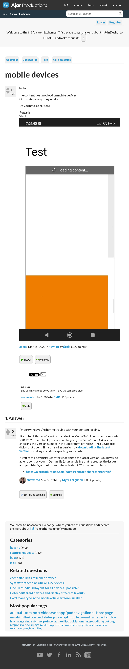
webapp (58, 612)
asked (23, 346)
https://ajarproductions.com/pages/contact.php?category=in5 (68, 472)
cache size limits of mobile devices (33, 578)
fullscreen (16, 628)
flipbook (69, 621)
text (39, 617)
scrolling (37, 628)
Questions (12, 59)
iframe (93, 617)
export (35, 612)
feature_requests (22, 552)
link (12, 621)
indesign (32, 621)
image (89, 621)
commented (28, 397)
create (78, 5)
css (101, 617)
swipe (42, 621)
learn (91, 5)
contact (118, 5)
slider (48, 617)
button (30, 617)
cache (104, 624)
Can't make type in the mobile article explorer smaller (46, 598)
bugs (13, 557)
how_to (54, 346)
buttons (98, 612)
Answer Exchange (20, 13)
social (29, 625)
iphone (79, 621)
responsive (17, 625)
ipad (69, 612)
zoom (83, 617)
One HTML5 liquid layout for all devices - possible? (44, 588)
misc (13, 563)
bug (112, 621)
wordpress (72, 624)
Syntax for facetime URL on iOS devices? (37, 583)
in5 (66, 5)
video (46, 612)
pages (37, 625)
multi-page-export (52, 624)
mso (13, 617)
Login (101, 22)
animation (19, 612)
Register (115, 22)
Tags (45, 59)
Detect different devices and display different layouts (47, 593)
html (21, 617)
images (21, 621)
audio (96, 621)
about (103, 5)
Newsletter (28, 644)
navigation (82, 612)
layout (105, 621)
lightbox (110, 617)
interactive (55, 621)
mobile (74, 617)
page (109, 612)
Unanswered (30, 59)
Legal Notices (44, 644)
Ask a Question (62, 59)
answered (33, 480)
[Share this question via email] (43, 375)
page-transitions (89, 624)
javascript (60, 617)
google (27, 628)
